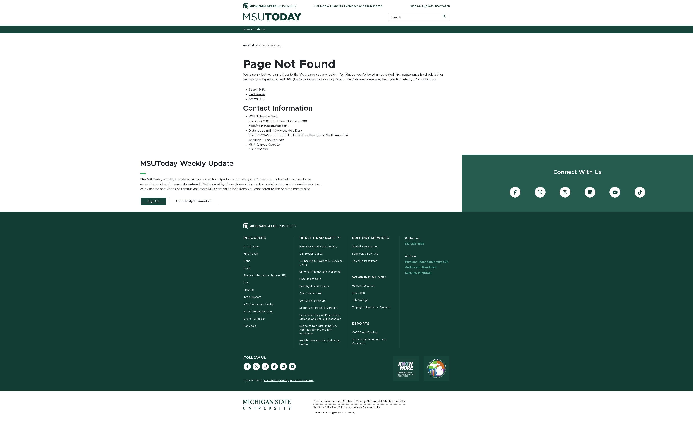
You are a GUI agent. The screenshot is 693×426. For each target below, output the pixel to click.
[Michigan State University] (270, 5)
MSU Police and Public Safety (318, 246)
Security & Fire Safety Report (318, 308)
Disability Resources (364, 246)
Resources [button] (255, 238)
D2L (246, 282)
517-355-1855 (414, 243)
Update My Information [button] (194, 201)
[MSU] (346, 229)
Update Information (437, 6)
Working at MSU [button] (369, 277)
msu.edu (347, 407)
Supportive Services (365, 254)
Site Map (348, 401)
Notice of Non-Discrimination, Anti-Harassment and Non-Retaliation (318, 330)
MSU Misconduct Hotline (259, 304)
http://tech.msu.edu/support (268, 125)
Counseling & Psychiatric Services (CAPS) (321, 263)
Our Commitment (310, 293)
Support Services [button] (370, 238)
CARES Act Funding (365, 332)
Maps (247, 261)
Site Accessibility (394, 401)
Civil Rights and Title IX (314, 286)
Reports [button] (361, 324)
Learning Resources (364, 261)
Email (247, 268)
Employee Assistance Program (371, 307)
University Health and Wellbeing (320, 272)
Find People (257, 94)
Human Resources (363, 286)
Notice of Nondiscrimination (367, 407)
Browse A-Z (257, 99)
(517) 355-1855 (329, 407)
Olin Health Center (311, 254)
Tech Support (252, 297)
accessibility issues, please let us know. (289, 380)
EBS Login (358, 293)
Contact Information (326, 401)
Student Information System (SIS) (265, 275)
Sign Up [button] (154, 201)
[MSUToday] (311, 17)
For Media (321, 6)
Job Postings (360, 300)
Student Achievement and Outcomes (369, 341)
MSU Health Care (310, 279)
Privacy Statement (368, 401)
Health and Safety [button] (319, 238)
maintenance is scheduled (419, 74)
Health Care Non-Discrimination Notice (319, 342)
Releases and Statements (363, 6)
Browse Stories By (254, 29)
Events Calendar (254, 319)
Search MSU (257, 89)
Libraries (249, 290)
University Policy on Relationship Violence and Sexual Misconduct (320, 317)
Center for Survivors (312, 301)
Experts (337, 6)
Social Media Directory (258, 311)
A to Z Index (252, 246)
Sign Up (415, 6)
